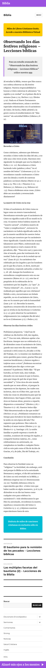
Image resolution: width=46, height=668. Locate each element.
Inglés (6, 650)
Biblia (6, 3)
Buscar (7, 601)
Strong (7, 633)
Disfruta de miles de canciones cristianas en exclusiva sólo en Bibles (23, 525)
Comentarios (9, 628)
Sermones (8, 622)
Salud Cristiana (10, 644)
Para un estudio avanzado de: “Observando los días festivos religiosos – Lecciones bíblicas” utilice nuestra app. (23, 67)
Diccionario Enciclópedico (15, 617)
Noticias (7, 639)
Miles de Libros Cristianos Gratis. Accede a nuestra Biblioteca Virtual (23, 30)
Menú (38, 15)
